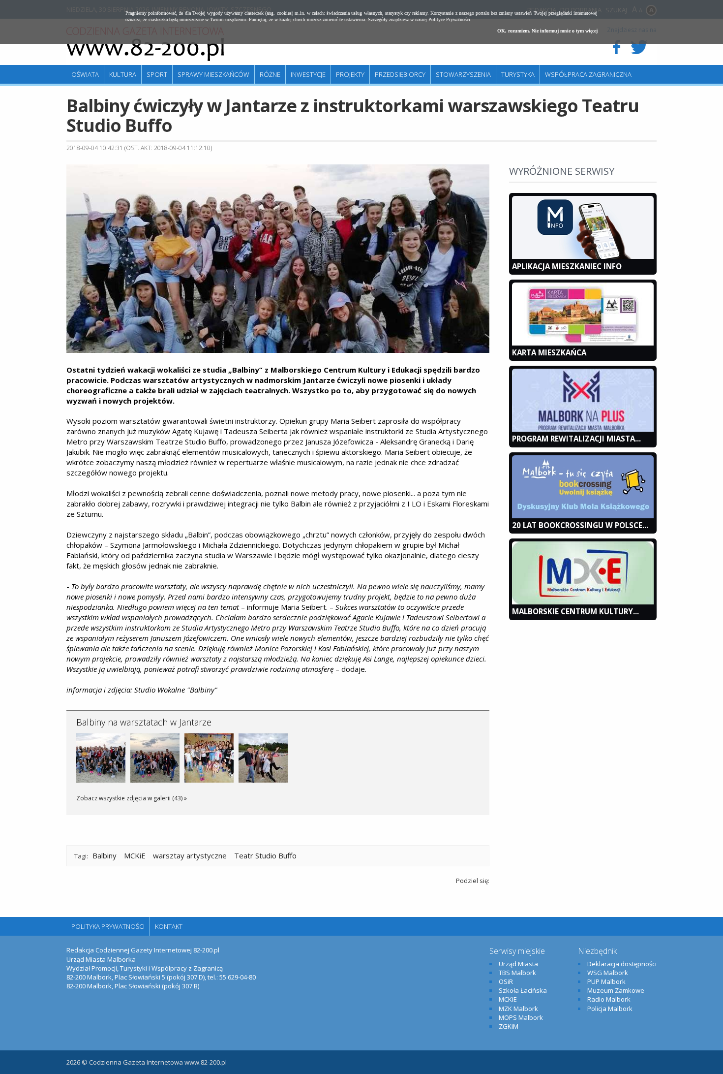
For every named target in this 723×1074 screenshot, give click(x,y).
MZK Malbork (518, 1008)
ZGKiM (508, 1026)
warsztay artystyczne (190, 855)
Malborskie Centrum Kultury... (575, 611)
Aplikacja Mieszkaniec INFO (567, 266)
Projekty (350, 74)
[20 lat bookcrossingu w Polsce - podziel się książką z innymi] (583, 515)
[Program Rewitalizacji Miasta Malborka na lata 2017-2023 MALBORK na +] (583, 429)
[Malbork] (145, 44)
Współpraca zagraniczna (588, 74)
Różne (270, 74)
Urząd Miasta (518, 963)
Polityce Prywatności (449, 19)
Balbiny (104, 855)
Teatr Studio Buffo (265, 855)
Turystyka (518, 74)
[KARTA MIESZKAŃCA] (583, 343)
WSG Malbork (607, 972)
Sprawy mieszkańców (213, 74)
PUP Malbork (606, 981)
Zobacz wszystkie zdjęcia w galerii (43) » (131, 798)
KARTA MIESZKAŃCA (549, 352)
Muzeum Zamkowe (615, 990)
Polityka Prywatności (108, 926)
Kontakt (168, 926)
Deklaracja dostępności (622, 963)
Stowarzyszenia (463, 74)
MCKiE (135, 855)
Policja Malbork (610, 1008)
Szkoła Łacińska (523, 990)
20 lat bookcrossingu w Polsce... (580, 525)
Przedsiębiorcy (400, 74)
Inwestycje (308, 74)
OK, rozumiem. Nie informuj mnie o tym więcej (547, 30)
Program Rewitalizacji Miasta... (576, 438)
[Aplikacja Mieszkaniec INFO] (583, 256)
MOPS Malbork (521, 1017)
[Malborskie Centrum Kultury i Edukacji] (583, 602)
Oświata (85, 74)
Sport (157, 74)
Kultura (122, 74)
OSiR (506, 981)
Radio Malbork (609, 999)
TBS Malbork (517, 972)
